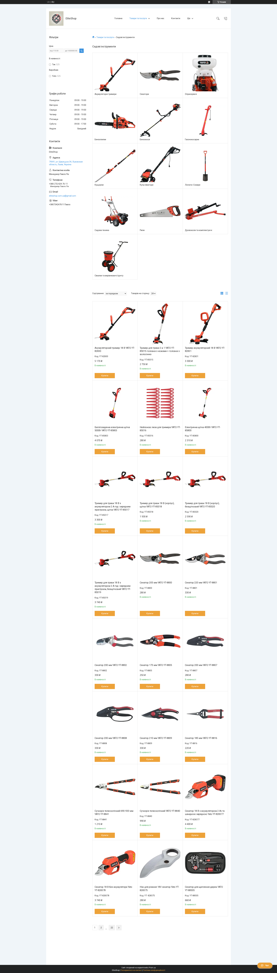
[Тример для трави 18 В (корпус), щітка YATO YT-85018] (160, 479)
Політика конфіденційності (154, 970)
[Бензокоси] (160, 120)
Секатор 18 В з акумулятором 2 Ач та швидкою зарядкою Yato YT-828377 (204, 812)
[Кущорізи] (115, 166)
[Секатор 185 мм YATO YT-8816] (205, 714)
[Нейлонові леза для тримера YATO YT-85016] (160, 403)
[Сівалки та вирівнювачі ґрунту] (115, 256)
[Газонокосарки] (205, 120)
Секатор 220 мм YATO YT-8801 (201, 582)
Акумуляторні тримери (105, 94)
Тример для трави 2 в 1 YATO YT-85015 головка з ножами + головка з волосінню (160, 351)
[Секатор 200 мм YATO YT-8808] (115, 714)
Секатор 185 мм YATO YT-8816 (201, 738)
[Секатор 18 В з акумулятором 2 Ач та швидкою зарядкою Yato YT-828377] (205, 786)
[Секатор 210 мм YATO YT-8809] (160, 714)
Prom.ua (152, 968)
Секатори (144, 94)
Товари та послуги (138, 18)
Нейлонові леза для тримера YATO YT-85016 (160, 429)
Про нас (160, 18)
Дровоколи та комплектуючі (198, 230)
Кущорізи (99, 185)
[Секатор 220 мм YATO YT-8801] (205, 558)
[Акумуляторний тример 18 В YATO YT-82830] (115, 323)
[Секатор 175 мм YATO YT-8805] (160, 641)
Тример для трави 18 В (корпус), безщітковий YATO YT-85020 (202, 505)
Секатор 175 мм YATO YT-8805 (156, 665)
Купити (104, 375)
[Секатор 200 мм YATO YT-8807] (205, 641)
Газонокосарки (192, 139)
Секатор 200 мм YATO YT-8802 (111, 665)
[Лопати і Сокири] (205, 166)
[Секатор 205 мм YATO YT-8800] (160, 558)
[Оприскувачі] (205, 75)
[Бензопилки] (115, 120)
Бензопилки (100, 139)
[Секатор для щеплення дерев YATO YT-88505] (205, 863)
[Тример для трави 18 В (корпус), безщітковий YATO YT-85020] (205, 479)
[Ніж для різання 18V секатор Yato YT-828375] (160, 863)
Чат (267, 965)
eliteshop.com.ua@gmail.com (62, 196)
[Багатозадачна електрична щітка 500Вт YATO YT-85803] (115, 403)
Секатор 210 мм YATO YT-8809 (156, 738)
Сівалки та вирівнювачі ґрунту (109, 275)
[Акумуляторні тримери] (115, 75)
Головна (118, 18)
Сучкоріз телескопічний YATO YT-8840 (160, 811)
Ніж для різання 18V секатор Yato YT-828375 (159, 888)
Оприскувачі (191, 94)
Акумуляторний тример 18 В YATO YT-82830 (115, 349)
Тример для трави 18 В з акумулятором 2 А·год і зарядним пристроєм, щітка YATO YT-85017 (112, 506)
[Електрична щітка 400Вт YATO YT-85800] (205, 403)
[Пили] (160, 211)
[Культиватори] (160, 166)
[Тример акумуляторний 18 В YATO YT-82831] (205, 323)
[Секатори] (160, 75)
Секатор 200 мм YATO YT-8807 (201, 665)
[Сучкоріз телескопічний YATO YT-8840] (160, 786)
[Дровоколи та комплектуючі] (205, 211)
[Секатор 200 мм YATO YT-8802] (115, 641)
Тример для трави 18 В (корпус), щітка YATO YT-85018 (157, 505)
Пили (142, 230)
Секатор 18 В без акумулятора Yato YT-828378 (113, 888)
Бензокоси (145, 139)
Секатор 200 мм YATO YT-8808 (111, 738)
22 (112, 927)
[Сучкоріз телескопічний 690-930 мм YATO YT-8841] (115, 786)
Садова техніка (102, 230)
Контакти (175, 18)
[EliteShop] (56, 18)
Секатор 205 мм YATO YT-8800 (156, 582)
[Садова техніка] (115, 211)
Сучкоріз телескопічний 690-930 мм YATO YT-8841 (114, 812)
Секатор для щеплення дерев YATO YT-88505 (204, 888)
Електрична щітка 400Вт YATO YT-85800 (202, 429)
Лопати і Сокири (192, 185)
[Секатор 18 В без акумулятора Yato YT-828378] (115, 863)
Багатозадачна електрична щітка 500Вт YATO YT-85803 (112, 429)
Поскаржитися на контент (131, 970)
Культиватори (146, 185)
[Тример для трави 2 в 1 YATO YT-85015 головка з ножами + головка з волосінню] (160, 323)
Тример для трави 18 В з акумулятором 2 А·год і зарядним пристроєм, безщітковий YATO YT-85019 (113, 587)
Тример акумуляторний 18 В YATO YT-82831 (205, 349)
